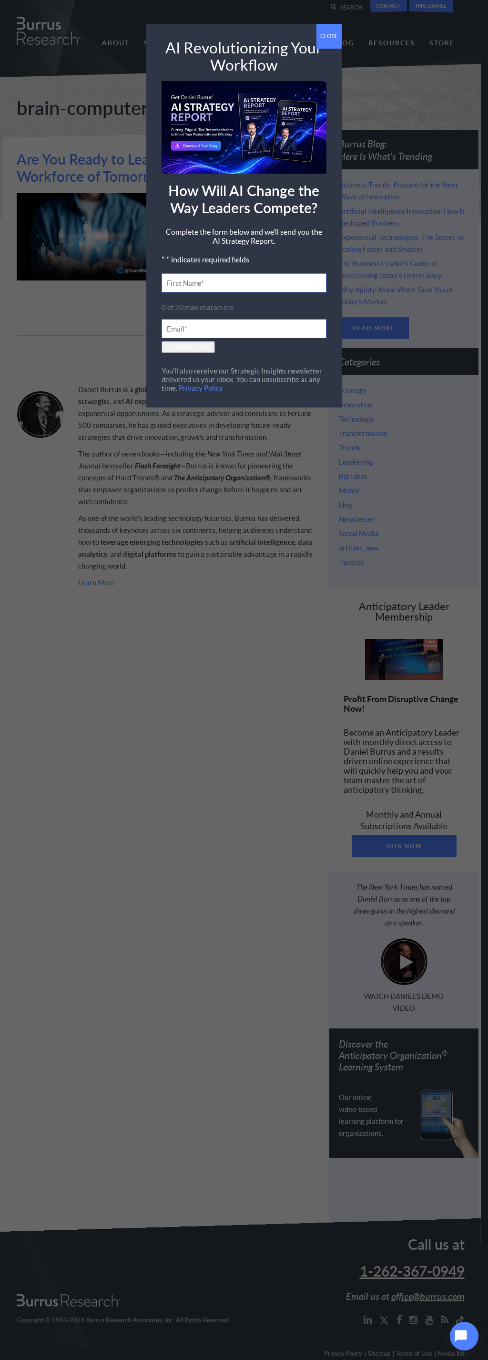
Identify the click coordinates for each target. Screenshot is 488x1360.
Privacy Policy (201, 388)
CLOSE (329, 36)
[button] (464, 1336)
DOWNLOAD (188, 347)
